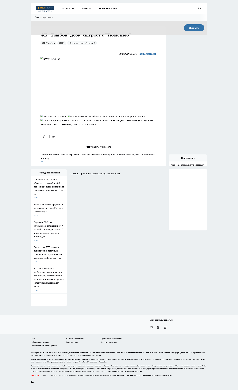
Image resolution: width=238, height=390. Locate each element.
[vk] (44, 137)
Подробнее (103, 362)
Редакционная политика (75, 339)
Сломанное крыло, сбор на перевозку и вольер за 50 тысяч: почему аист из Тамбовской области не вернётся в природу (97, 158)
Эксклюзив (68, 8)
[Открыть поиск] (199, 8)
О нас (33, 339)
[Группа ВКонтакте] (151, 327)
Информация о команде (40, 342)
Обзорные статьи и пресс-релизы (44, 346)
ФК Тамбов (48, 43)
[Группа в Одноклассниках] (158, 327)
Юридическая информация (111, 339)
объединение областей (82, 43)
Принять (194, 27)
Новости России (108, 8)
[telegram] (54, 137)
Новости (86, 8)
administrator (148, 53)
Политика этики (72, 342)
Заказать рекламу (44, 17)
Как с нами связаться (109, 342)
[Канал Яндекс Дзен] (165, 327)
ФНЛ (61, 43)
